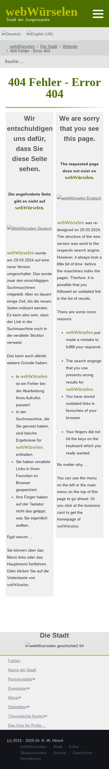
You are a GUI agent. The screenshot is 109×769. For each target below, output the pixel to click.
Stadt (57, 746)
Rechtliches (30, 758)
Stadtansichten (33, 753)
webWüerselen (33, 746)
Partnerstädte (20, 679)
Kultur (74, 746)
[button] (98, 14)
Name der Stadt (22, 670)
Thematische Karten (26, 716)
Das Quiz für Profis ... (27, 725)
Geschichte (83, 753)
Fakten (14, 660)
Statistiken (17, 707)
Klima (13, 697)
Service (59, 753)
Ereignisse (17, 688)
